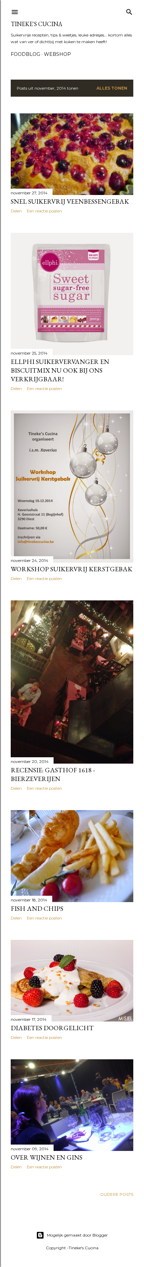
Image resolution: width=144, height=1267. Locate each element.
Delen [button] (16, 210)
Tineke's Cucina (36, 24)
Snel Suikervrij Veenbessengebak (70, 201)
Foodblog (25, 54)
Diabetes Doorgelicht (52, 1028)
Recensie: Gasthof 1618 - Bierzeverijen (53, 774)
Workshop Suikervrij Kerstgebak (71, 569)
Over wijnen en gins (46, 1157)
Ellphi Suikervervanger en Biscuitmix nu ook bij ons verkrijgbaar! (60, 370)
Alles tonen (111, 88)
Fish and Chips (37, 908)
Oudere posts (116, 1194)
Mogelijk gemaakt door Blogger (77, 1235)
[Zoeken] (129, 10)
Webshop (57, 54)
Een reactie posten (44, 210)
